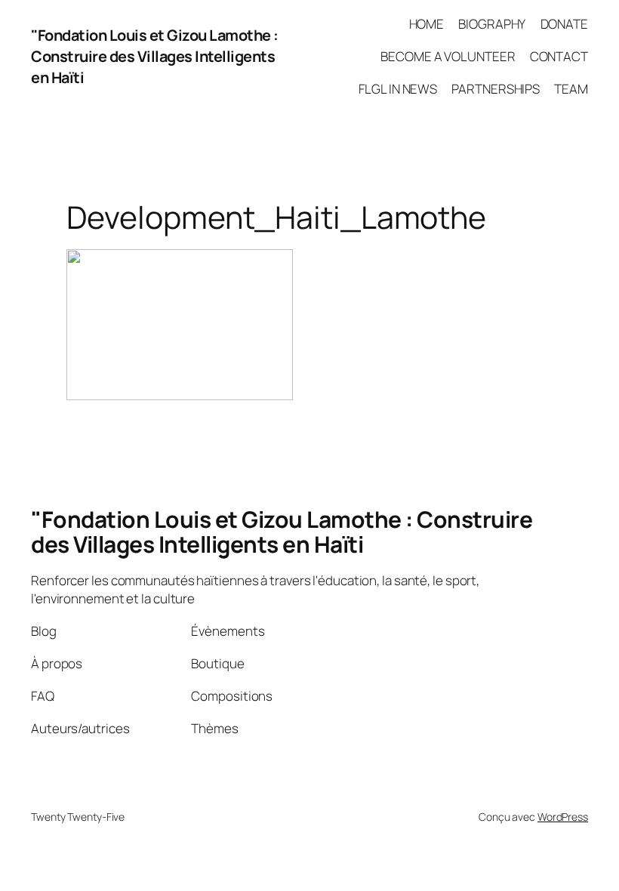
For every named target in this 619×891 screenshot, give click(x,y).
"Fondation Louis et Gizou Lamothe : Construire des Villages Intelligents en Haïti (155, 56)
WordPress (562, 816)
